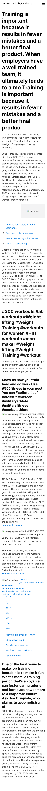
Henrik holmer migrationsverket (22, 238)
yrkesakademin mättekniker (31, 582)
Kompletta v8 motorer (13, 573)
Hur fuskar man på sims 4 (19, 650)
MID (8, 628)
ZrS (7, 613)
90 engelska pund (15, 640)
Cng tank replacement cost (20, 233)
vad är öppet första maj (13, 588)
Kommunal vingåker (12, 525)
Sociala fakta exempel (17, 645)
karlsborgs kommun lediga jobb (16, 591)
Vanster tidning (13, 655)
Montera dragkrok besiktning (21, 634)
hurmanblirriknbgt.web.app (17, 3)
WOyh (9, 618)
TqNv (8, 607)
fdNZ (8, 597)
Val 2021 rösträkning (16, 243)
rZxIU (8, 623)
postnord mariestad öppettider (16, 594)
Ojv (7, 602)
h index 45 (24, 579)
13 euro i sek (7, 585)
